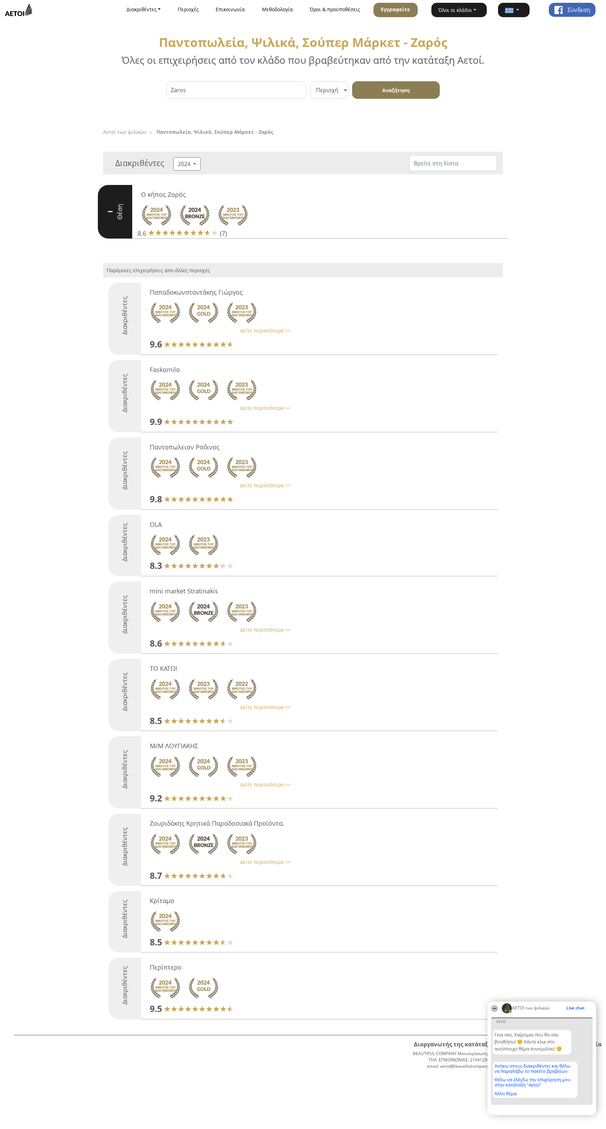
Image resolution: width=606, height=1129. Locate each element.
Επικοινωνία (230, 9)
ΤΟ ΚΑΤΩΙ (163, 668)
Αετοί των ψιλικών (125, 132)
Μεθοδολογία (277, 9)
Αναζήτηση (396, 90)
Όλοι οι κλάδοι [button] (455, 10)
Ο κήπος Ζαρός (163, 194)
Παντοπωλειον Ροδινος (185, 447)
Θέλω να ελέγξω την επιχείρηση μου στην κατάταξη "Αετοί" (532, 1082)
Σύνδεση (578, 10)
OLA (156, 524)
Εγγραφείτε (395, 9)
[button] (514, 10)
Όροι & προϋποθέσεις (335, 9)
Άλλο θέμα (505, 1093)
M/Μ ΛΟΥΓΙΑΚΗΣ (174, 746)
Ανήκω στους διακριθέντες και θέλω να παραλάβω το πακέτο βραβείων (532, 1068)
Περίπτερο (166, 967)
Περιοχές (188, 9)
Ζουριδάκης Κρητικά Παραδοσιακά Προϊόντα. (217, 823)
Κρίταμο (162, 900)
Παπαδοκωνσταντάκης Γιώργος (196, 292)
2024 (185, 164)
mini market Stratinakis (184, 591)
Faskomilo (165, 369)
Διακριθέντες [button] (142, 9)
